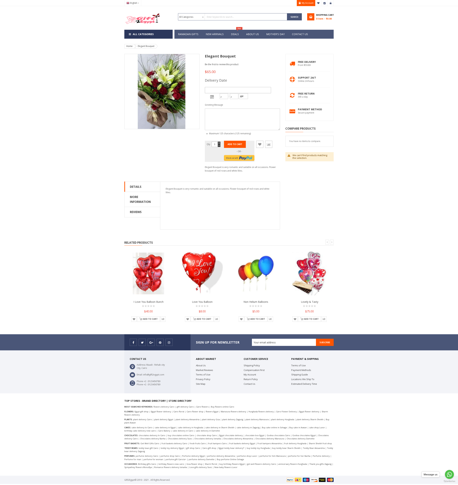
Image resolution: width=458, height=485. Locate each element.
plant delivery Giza (211, 419)
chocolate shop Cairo (207, 435)
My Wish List (318, 3)
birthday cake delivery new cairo (140, 430)
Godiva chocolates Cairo (278, 435)
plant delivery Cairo (142, 419)
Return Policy (251, 379)
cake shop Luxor (317, 427)
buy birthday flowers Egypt (232, 464)
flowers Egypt (212, 411)
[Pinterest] (160, 342)
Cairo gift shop (209, 448)
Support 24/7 (307, 77)
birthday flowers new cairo (171, 464)
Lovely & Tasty (309, 301)
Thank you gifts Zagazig (320, 464)
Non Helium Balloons (255, 301)
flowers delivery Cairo (164, 406)
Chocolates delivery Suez (180, 438)
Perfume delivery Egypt (193, 456)
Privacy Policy (203, 379)
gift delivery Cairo (185, 406)
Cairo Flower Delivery (286, 411)
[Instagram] (169, 342)
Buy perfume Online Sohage (230, 459)
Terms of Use (203, 374)
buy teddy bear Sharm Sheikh (286, 448)
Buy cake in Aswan (298, 427)
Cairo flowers (202, 406)
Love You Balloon (202, 301)
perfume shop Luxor (247, 456)
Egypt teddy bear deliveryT (231, 448)
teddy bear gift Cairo (148, 448)
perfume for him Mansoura (272, 456)
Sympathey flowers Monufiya (138, 467)
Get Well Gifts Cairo (149, 443)
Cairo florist (178, 411)
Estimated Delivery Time (304, 383)
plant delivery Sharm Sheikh (309, 419)
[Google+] (151, 342)
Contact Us (249, 383)
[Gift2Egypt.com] (142, 13)
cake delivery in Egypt (165, 427)
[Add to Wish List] (259, 144)
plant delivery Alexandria (187, 419)
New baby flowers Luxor (225, 467)
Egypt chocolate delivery (231, 435)
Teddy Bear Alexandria (314, 448)
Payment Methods (301, 370)
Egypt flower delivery (161, 411)
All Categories (143, 34)
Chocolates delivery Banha (152, 438)
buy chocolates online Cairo (181, 435)
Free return (306, 93)
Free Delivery (307, 62)
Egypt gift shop (141, 411)
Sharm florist (211, 464)
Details (135, 187)
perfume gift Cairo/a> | (177, 459)
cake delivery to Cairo (141, 427)
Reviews (136, 212)
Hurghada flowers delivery (261, 411)
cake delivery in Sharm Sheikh (219, 427)
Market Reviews (204, 370)
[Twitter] (142, 342)
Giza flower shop (194, 464)
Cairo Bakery (164, 430)
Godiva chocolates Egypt (304, 435)
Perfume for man (132, 459)
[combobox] (232, 16)
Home (129, 46)
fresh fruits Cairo (198, 443)
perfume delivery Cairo (147, 456)
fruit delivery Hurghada (295, 443)
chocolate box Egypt (254, 435)
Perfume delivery (321, 456)
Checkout (324, 3)
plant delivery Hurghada (282, 419)
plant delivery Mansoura (257, 419)
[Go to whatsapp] (449, 474)
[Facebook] (133, 342)
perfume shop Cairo (170, 456)
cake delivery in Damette (208, 430)
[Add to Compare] (268, 144)
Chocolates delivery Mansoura (269, 438)
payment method (310, 109)
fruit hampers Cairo (217, 443)
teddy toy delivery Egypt (172, 448)
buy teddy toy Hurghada (258, 448)
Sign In (331, 3)
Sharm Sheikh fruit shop (320, 443)
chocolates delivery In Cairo (152, 435)
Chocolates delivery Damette (301, 438)
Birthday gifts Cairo (147, 464)
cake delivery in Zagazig (248, 427)
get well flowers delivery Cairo (261, 464)
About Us (201, 365)
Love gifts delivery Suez (200, 467)
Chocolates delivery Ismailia (207, 438)
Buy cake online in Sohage (274, 427)
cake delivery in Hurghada (190, 427)
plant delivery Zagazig (232, 419)
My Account (307, 2)
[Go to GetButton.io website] (449, 481)
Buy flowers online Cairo (222, 406)
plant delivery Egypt (163, 419)
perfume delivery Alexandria (221, 456)
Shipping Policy (252, 365)
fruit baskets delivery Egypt (242, 443)
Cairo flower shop (195, 411)
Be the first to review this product (221, 64)
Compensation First (254, 370)
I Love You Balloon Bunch (148, 301)
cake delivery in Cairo (183, 430)
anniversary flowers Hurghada (292, 464)
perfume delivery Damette (202, 459)
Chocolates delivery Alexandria (238, 438)
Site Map (200, 383)
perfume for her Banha (299, 456)
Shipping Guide (299, 374)
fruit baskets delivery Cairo (174, 443)
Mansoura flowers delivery (233, 411)
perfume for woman (153, 459)
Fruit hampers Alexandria (269, 443)
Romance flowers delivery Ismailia (170, 467)
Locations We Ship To (302, 379)
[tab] (142, 187)
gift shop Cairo (193, 448)
